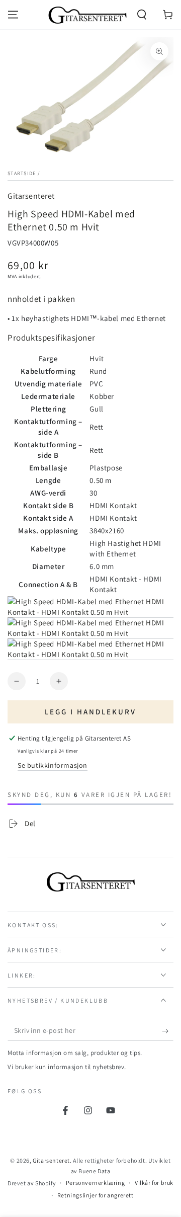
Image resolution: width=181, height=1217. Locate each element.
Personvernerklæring (95, 1182)
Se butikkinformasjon (52, 765)
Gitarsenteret (31, 196)
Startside (22, 173)
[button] (142, 14)
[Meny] (13, 14)
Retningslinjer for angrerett (95, 1195)
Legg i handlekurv (90, 711)
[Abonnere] (167, 1031)
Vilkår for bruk (154, 1182)
